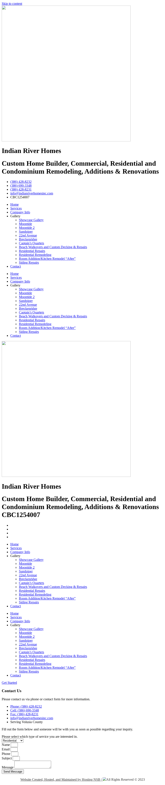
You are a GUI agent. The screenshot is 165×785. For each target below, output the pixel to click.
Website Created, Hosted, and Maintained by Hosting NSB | (61, 779)
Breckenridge (28, 239)
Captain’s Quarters (31, 243)
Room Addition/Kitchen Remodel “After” (47, 258)
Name (6, 745)
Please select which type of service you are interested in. (40, 736)
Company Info (20, 212)
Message (8, 767)
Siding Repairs (29, 262)
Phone (6, 754)
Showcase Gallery (31, 220)
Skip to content (12, 3)
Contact (15, 266)
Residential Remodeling (35, 255)
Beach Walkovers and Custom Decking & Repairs (53, 247)
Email (6, 749)
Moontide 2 (27, 228)
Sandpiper (26, 231)
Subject (7, 758)
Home (14, 204)
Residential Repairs (32, 251)
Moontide (25, 224)
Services (16, 208)
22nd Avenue (28, 235)
